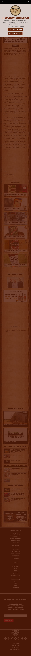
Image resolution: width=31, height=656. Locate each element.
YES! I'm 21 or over (15, 29)
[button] (28, 2)
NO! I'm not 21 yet (15, 33)
